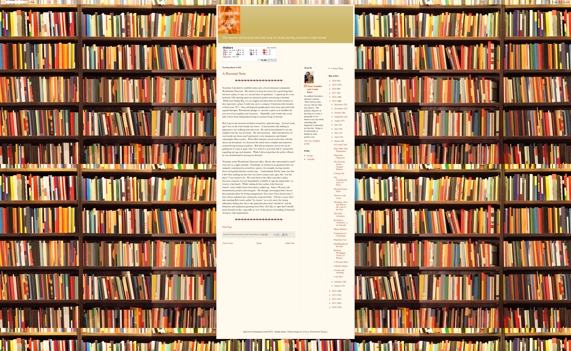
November (339, 108)
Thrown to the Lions (340, 196)
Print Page (227, 226)
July (336, 124)
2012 (334, 298)
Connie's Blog (337, 68)
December (338, 104)
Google (310, 155)
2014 (334, 290)
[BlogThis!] (277, 234)
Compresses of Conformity (340, 234)
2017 (334, 92)
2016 (334, 96)
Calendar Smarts (341, 265)
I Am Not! (338, 276)
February (338, 281)
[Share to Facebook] (283, 234)
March (337, 141)
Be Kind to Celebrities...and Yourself (341, 223)
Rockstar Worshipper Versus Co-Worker (340, 254)
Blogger (324, 331)
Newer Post (228, 243)
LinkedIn (310, 159)
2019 (334, 84)
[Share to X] (280, 234)
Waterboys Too (340, 239)
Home (259, 243)
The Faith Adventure (339, 214)
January (337, 285)
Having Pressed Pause (340, 190)
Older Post (290, 243)
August (337, 120)
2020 (334, 80)
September (339, 116)
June (336, 128)
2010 (334, 307)
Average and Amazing (339, 271)
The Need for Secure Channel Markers (339, 165)
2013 (334, 294)
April (336, 136)
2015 (334, 100)
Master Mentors (340, 229)
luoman (306, 331)
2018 (334, 88)
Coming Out (339, 173)
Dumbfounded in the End (341, 245)
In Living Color (340, 144)
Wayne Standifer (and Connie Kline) (314, 89)
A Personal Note (234, 73)
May (336, 132)
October (338, 112)
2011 (334, 302)
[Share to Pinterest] (286, 234)
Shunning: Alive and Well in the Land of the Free (341, 206)
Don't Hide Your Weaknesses (341, 150)
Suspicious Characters (339, 156)
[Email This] (275, 234)
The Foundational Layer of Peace (340, 181)
